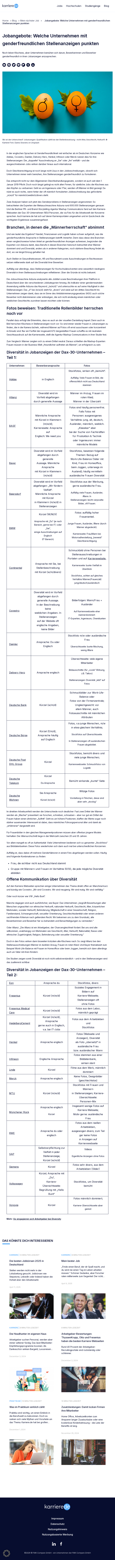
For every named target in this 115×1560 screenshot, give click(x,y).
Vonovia (13, 1205)
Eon (11, 982)
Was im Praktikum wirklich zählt (27, 1406)
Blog (106, 5)
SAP (11, 1154)
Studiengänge (92, 5)
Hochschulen (73, 5)
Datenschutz (58, 1523)
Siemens (14, 1166)
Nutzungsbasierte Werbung (57, 1534)
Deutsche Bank (18, 705)
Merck (12, 1078)
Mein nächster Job (29, 20)
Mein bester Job (70, 1260)
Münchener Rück (19, 1112)
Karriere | (14, 1255)
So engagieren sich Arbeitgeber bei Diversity (37, 1219)
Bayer (12, 463)
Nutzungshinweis (57, 1529)
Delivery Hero (17, 672)
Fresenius (14, 995)
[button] (6, 1553)
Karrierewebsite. (97, 558)
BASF (12, 425)
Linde (12, 1069)
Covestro (14, 610)
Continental (15, 567)
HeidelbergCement (19, 1023)
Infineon (14, 1059)
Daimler (13, 644)
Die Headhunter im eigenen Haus (27, 1333)
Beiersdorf (15, 493)
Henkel (13, 1042)
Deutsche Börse (18, 735)
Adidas (13, 379)
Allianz (13, 397)
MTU (12, 1093)
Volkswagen (16, 1183)
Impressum (57, 1518)
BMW (12, 528)
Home (5, 20)
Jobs (59, 5)
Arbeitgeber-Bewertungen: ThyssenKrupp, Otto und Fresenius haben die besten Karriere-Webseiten (83, 1337)
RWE (12, 1133)
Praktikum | (15, 1401)
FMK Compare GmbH (81, 1553)
